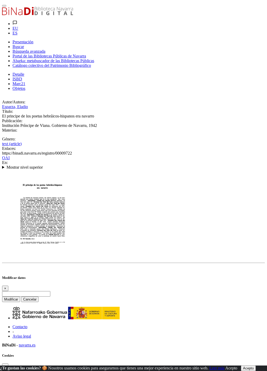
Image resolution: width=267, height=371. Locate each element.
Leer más (216, 368)
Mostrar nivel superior (25, 167)
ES (15, 33)
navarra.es (27, 345)
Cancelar (30, 299)
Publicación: (12, 121)
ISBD (17, 79)
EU (15, 28)
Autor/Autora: (13, 102)
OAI (6, 158)
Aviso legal (22, 336)
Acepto (231, 368)
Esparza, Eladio (15, 106)
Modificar (11, 299)
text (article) (12, 144)
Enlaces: (9, 148)
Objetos (19, 88)
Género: (8, 139)
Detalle (18, 74)
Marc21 (19, 83)
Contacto (20, 327)
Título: (7, 111)
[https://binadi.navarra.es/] (37, 13)
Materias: (9, 130)
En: (5, 162)
